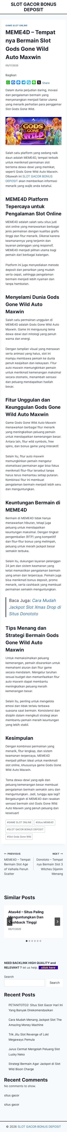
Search (9, 976)
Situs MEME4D (45, 822)
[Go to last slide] (9, 921)
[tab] (26, 941)
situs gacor (11, 1095)
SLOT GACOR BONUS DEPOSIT (25, 829)
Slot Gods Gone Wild (19, 836)
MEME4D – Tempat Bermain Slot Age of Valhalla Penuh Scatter (17, 864)
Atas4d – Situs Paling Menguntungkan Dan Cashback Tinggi (26, 917)
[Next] (57, 921)
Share (46, 83)
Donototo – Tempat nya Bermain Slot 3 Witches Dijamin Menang (49, 864)
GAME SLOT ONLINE (16, 25)
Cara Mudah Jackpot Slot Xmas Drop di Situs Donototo (35, 607)
